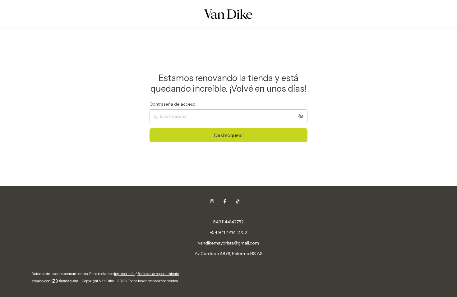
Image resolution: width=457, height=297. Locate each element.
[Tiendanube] (55, 282)
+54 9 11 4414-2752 (228, 232)
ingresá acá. (124, 273)
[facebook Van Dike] (225, 201)
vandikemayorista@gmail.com (228, 243)
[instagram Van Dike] (212, 201)
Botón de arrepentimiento (158, 273)
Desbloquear (228, 135)
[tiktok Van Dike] (237, 201)
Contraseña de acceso (173, 104)
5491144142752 (228, 222)
